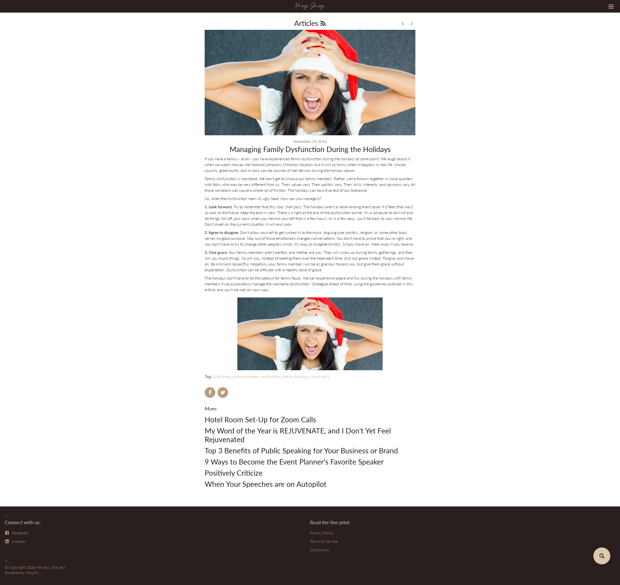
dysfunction (271, 376)
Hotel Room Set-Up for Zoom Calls (260, 419)
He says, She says (51, 567)
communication (246, 376)
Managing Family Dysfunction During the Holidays (310, 149)
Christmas (222, 376)
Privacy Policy (321, 532)
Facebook (20, 532)
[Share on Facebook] (210, 392)
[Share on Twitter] (222, 392)
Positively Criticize (234, 472)
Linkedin (19, 541)
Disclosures (320, 549)
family (288, 376)
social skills (319, 376)
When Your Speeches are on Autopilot (265, 484)
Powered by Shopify (22, 572)
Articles (307, 23)
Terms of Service (324, 541)
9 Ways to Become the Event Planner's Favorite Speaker (294, 461)
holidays (301, 376)
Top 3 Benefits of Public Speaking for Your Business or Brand (301, 450)
